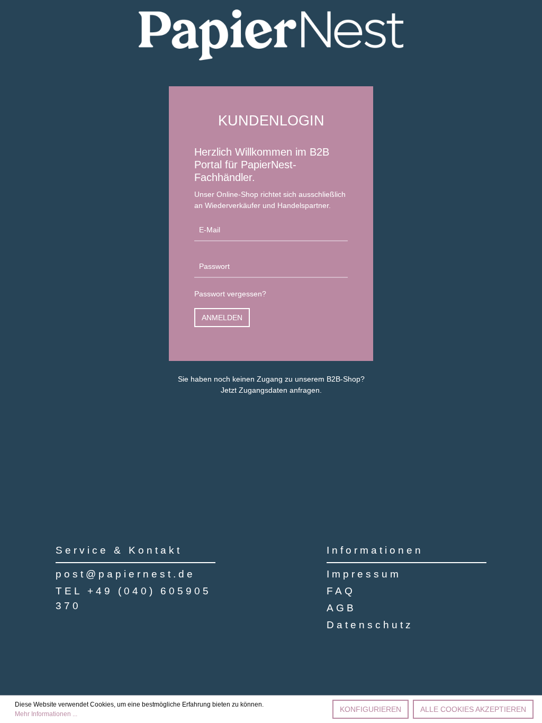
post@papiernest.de (125, 574)
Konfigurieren (370, 709)
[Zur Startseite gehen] (271, 35)
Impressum (364, 574)
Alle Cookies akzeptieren (473, 709)
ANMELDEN (222, 317)
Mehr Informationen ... (46, 714)
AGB (341, 607)
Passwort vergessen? (230, 294)
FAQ (341, 591)
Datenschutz (370, 624)
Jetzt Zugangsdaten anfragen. (271, 390)
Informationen (375, 550)
